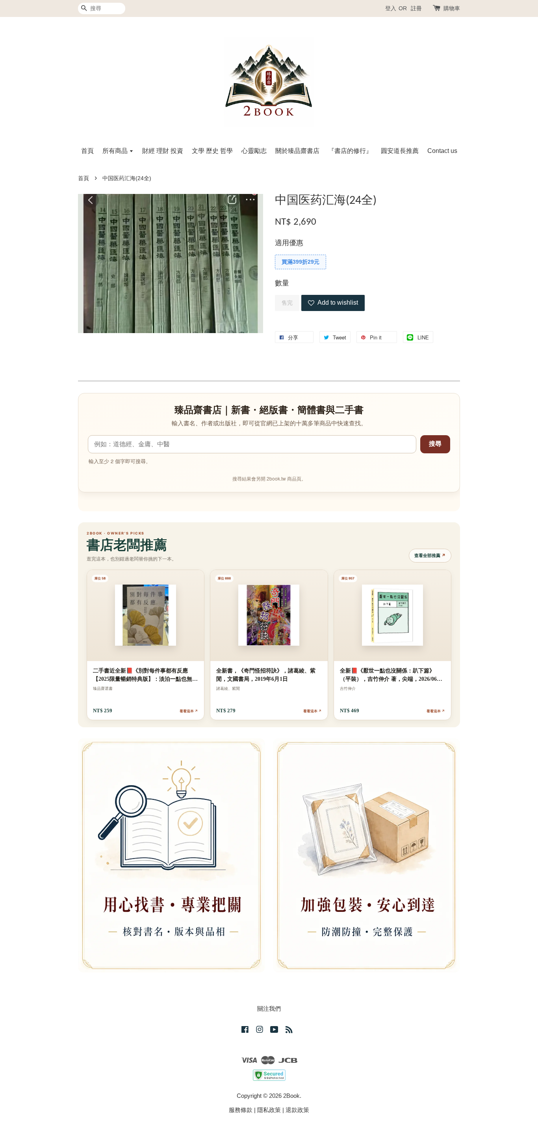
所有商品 (115, 150)
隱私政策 (269, 1110)
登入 (390, 8)
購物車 (451, 8)
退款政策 (297, 1110)
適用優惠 (289, 243)
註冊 (416, 8)
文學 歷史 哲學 (212, 150)
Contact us (442, 150)
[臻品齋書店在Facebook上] (245, 1030)
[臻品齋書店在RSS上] (289, 1030)
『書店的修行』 (350, 150)
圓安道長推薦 (400, 150)
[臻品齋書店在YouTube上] (274, 1030)
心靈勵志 (254, 150)
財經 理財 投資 (162, 150)
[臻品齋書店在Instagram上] (259, 1030)
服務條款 (240, 1110)
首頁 (87, 150)
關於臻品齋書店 (297, 150)
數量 (282, 283)
